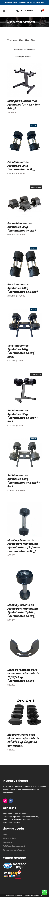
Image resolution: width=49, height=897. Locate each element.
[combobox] (24, 56)
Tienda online (9, 838)
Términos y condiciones (14, 850)
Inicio (5, 834)
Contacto (7, 842)
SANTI (40, 895)
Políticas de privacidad (14, 846)
